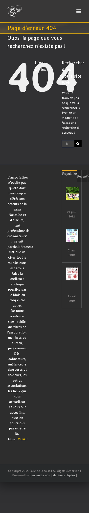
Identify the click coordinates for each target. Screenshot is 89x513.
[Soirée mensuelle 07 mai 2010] (72, 235)
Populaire (69, 174)
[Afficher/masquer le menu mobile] (79, 11)
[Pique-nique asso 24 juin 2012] (72, 193)
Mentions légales (63, 475)
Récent (82, 176)
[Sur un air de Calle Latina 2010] (72, 274)
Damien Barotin (40, 475)
